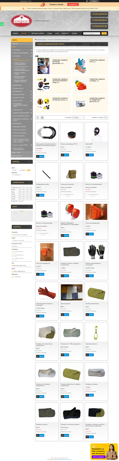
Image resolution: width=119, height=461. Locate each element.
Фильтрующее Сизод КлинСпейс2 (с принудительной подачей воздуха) (46, 144)
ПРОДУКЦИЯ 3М (17, 91)
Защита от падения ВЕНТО (20, 145)
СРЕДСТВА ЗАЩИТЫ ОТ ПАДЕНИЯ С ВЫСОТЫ (97, 99)
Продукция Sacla (17, 109)
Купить (42, 156)
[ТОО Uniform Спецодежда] (21, 20)
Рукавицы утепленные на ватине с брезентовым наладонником (95, 425)
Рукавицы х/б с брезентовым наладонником (44, 344)
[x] (37, 56)
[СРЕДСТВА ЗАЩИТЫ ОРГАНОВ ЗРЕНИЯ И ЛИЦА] (43, 85)
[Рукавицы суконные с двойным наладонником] (71, 252)
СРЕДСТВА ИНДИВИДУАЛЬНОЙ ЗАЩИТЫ (21, 59)
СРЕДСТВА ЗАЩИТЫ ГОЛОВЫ (97, 80)
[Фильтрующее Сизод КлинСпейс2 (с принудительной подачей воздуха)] (47, 133)
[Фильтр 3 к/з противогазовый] (47, 212)
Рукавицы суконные (41, 424)
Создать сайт (23, 1)
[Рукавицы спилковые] (96, 373)
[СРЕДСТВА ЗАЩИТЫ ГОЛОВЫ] (81, 85)
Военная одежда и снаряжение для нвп (18, 148)
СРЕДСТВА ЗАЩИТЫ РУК (97, 61)
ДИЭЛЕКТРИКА (17, 85)
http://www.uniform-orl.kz (19, 265)
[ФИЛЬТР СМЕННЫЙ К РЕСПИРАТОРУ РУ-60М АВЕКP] (71, 212)
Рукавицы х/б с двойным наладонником (43, 384)
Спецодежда (16, 50)
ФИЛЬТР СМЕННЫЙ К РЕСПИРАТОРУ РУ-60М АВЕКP (70, 223)
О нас (57, 33)
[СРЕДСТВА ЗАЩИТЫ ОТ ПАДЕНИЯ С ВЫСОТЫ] (81, 104)
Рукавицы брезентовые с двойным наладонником (70, 384)
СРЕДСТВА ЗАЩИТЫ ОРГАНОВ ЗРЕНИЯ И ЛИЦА (60, 80)
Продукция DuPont (18, 88)
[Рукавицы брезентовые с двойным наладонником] (71, 373)
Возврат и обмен (16, 152)
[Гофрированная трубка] (47, 173)
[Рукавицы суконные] (47, 413)
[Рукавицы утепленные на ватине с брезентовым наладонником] (96, 413)
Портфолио (15, 43)
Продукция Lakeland (18, 97)
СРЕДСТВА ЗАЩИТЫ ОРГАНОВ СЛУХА (60, 99)
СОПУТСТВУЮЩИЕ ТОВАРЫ (21, 116)
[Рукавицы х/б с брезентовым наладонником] (47, 333)
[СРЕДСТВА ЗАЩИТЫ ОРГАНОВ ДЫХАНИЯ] (43, 66)
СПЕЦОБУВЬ (16, 56)
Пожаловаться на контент (66, 459)
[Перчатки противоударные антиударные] (96, 252)
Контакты (65, 33)
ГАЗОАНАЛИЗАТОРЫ (19, 136)
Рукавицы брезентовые (92, 303)
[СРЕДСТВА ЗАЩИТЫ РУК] (81, 66)
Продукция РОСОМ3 (18, 94)
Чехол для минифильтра (92, 223)
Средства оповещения (19, 129)
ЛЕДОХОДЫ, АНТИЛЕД (19, 126)
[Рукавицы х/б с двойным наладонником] (47, 373)
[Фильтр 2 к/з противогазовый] (96, 173)
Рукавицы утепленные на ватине (70, 424)
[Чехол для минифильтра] (96, 212)
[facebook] (36, 56)
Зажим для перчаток (91, 344)
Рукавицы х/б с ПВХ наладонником (71, 344)
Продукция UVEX (17, 100)
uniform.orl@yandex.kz (19, 271)
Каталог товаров (41, 39)
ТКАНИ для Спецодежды (20, 132)
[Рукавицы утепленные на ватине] (71, 413)
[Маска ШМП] (96, 133)
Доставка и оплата (38, 33)
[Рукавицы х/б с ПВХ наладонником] (71, 333)
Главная (15, 33)
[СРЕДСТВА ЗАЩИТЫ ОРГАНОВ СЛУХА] (43, 104)
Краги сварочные (65, 303)
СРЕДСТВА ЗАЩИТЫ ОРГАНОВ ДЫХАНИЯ (60, 61)
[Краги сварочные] (71, 292)
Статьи (49, 33)
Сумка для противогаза (67, 184)
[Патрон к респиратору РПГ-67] (71, 133)
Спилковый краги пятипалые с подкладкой (44, 304)
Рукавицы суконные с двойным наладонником (69, 264)
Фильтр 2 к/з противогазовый (94, 184)
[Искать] (104, 33)
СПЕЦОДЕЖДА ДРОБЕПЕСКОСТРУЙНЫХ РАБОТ (20, 105)
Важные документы (17, 155)
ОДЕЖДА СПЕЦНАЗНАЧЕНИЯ (21, 113)
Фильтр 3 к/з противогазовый (44, 223)
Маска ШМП (89, 144)
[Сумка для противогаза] (71, 173)
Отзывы (74, 33)
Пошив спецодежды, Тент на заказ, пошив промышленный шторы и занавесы (21, 140)
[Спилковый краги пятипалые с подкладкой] (47, 292)
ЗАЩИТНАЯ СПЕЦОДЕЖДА (20, 53)
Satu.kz (66, 458)
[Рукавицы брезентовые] (96, 292)
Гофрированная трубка (42, 184)
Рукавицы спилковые (92, 384)
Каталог (24, 33)
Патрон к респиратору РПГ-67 (69, 144)
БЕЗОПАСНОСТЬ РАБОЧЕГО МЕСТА (21, 119)
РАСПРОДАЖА (17, 123)
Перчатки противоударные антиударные (93, 264)
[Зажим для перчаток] (96, 333)
